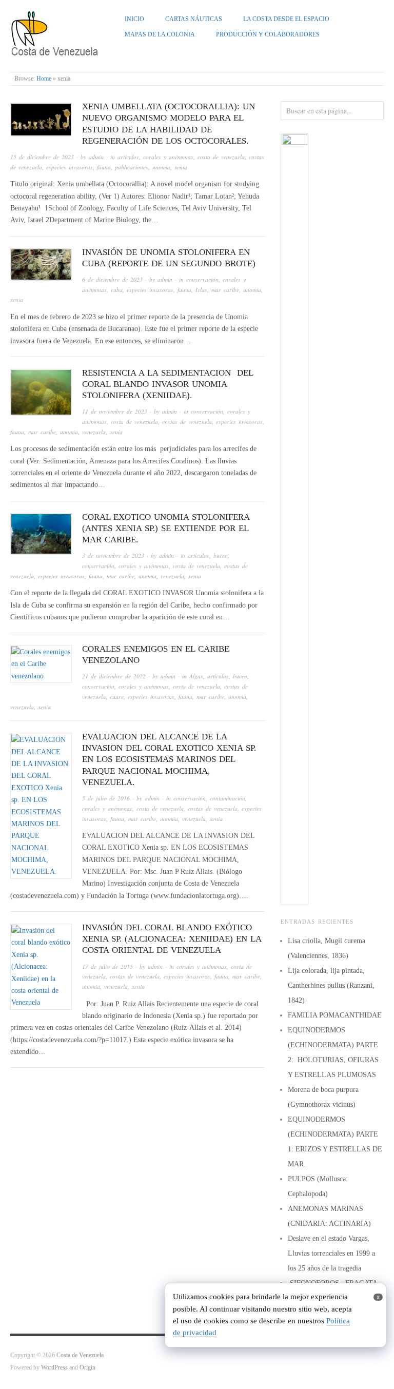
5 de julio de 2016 (106, 798)
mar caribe (225, 290)
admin (96, 157)
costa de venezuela (221, 157)
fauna (104, 167)
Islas (201, 290)
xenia (180, 167)
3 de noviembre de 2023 (113, 555)
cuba (117, 290)
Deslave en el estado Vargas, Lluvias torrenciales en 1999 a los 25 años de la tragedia (331, 1253)
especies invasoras (69, 167)
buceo (220, 555)
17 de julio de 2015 (107, 966)
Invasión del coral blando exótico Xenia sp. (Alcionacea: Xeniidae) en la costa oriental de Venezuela (171, 939)
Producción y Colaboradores (268, 34)
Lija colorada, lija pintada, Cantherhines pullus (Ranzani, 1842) (331, 985)
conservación (202, 279)
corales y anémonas (168, 157)
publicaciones (131, 167)
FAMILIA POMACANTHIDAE (335, 1015)
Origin (87, 1367)
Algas (196, 676)
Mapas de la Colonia (160, 34)
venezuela (94, 432)
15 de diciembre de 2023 (42, 157)
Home (43, 78)
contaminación (227, 798)
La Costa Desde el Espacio (286, 19)
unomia (161, 167)
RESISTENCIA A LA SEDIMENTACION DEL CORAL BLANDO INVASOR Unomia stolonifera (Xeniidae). (167, 384)
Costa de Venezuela (80, 1355)
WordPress (54, 1367)
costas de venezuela (187, 421)
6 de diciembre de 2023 (112, 279)
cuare (117, 696)
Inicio (134, 19)
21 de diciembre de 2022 (114, 676)
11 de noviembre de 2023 (114, 411)
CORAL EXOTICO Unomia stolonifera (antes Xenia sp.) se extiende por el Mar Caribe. (165, 528)
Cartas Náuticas (193, 19)
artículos (128, 157)
